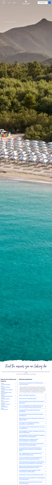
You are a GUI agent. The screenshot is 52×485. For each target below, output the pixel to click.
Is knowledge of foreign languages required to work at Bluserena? (32, 432)
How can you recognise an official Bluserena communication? (31, 383)
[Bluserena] (26, 2)
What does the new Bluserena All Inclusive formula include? (30, 482)
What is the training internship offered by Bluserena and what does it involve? (30, 467)
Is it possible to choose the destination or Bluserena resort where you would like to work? (30, 449)
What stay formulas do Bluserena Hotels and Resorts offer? (31, 419)
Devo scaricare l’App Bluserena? (27, 398)
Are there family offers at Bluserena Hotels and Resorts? (31, 415)
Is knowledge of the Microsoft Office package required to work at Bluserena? (31, 436)
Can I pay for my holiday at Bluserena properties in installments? (29, 423)
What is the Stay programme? (27, 395)
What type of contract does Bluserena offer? (31, 474)
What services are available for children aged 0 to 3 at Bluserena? (32, 478)
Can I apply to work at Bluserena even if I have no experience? (31, 427)
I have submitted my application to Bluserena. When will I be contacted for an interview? (31, 462)
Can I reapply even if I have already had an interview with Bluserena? (30, 454)
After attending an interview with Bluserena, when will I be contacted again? (31, 444)
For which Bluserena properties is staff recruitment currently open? (30, 471)
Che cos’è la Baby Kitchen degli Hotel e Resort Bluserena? (31, 402)
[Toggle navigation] (49, 2)
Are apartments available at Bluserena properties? (29, 410)
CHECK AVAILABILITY (43, 2)
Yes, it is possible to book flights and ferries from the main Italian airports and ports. (31, 406)
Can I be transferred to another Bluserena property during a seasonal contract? (30, 458)
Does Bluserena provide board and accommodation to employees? (28, 440)
